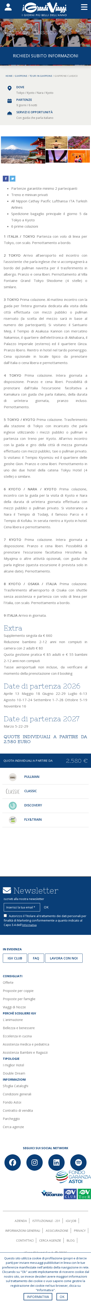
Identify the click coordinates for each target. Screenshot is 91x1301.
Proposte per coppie (18, 990)
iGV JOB (71, 1221)
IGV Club (15, 958)
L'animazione (13, 1019)
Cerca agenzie (13, 1127)
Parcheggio (11, 1118)
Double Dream (14, 1073)
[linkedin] (56, 1162)
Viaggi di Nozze (14, 1007)
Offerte (8, 982)
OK (62, 1296)
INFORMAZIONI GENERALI (22, 1230)
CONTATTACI (25, 1240)
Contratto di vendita (18, 1110)
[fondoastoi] (73, 1176)
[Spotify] (78, 1162)
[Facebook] (12, 1162)
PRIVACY (80, 1230)
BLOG (71, 1240)
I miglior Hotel (13, 1065)
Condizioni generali (17, 1094)
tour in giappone (41, 75)
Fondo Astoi (12, 1102)
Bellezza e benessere (19, 1028)
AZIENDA (21, 1221)
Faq (36, 958)
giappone (21, 75)
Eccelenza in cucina (17, 1036)
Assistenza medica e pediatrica (26, 1044)
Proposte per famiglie (19, 999)
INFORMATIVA (38, 1296)
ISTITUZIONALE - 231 (46, 1221)
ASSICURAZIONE (57, 1230)
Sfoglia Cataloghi (15, 1086)
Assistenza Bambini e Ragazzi (25, 1052)
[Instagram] (34, 1162)
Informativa (29, 925)
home (9, 75)
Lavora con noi (64, 958)
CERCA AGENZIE (50, 1240)
